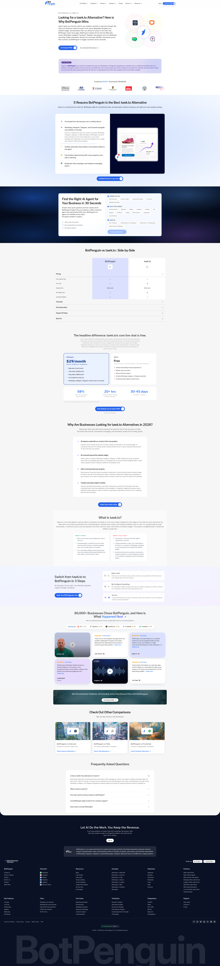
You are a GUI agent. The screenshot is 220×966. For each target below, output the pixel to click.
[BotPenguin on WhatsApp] (211, 921)
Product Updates (80, 880)
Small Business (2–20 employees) (128, 223)
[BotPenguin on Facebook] (193, 921)
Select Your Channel (115, 206)
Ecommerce (151, 877)
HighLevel (150, 912)
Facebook (147, 209)
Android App (209, 861)
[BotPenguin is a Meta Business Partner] (11, 861)
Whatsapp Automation (82, 907)
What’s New (7, 884)
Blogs (77, 872)
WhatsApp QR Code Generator (48, 904)
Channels (59, 302)
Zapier (149, 904)
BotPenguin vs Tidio (117, 877)
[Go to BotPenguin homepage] (54, 3)
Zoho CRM (150, 907)
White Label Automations (190, 887)
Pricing (121, 3)
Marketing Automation (114, 202)
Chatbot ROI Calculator (82, 884)
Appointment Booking (138, 199)
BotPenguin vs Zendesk (118, 887)
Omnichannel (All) (113, 209)
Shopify (127, 212)
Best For (59, 318)
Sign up (110, 840)
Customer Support (124, 199)
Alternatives (115, 889)
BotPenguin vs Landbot (118, 882)
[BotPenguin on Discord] (214, 921)
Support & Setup (62, 313)
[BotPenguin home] (69, 851)
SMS (154, 209)
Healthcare (150, 872)
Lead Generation (113, 199)
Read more (118, 645)
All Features (7, 914)
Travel (149, 882)
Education (150, 875)
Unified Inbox (7, 907)
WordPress (119, 212)
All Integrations (151, 914)
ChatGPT (150, 902)
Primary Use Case (114, 196)
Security (6, 877)
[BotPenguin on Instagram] (197, 921)
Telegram (111, 212)
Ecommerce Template (117, 907)
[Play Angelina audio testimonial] (110, 671)
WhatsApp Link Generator (47, 902)
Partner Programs (9, 875)
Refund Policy (35, 921)
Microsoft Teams (113, 216)
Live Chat (6, 904)
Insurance (150, 887)
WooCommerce (136, 212)
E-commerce (149, 199)
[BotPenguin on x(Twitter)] (207, 921)
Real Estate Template (117, 904)
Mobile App (7, 912)
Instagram (139, 209)
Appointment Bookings (82, 909)
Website (131, 209)
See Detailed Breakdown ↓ (89, 48)
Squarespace (147, 212)
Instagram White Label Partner (191, 882)
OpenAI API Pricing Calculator (48, 907)
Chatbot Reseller (187, 892)
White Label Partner (188, 872)
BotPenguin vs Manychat (118, 872)
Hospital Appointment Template (120, 912)
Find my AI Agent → (117, 232)
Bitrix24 (150, 909)
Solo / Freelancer (113, 223)
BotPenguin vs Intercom (118, 875)
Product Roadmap (81, 882)
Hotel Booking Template (118, 909)
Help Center (79, 877)
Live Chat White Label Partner (191, 889)
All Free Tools (79, 887)
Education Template (117, 902)
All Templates (79, 889)
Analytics (6, 909)
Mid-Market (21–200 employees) (147, 223)
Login (159, 3)
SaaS (149, 884)
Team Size (111, 220)
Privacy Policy (20, 921)
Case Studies (79, 875)
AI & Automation (61, 307)
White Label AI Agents (189, 875)
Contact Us (7, 872)
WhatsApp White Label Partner (191, 880)
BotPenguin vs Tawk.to (118, 880)
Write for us (7, 880)
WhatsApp (123, 209)
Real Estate (150, 880)
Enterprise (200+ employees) (116, 226)
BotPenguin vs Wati (117, 884)
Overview (6, 902)
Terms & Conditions (9, 921)
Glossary (6, 882)
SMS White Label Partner (190, 884)
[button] (82, 122)
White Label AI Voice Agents (191, 877)
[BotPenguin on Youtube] (200, 921)
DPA (42, 921)
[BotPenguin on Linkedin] (204, 921)
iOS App (198, 861)
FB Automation (80, 904)
